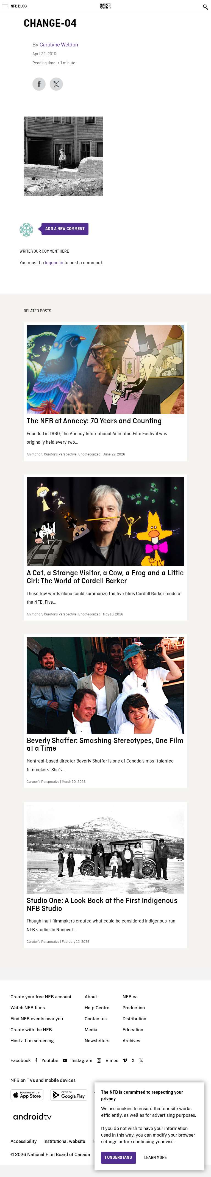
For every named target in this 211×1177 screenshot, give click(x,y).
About (91, 996)
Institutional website (64, 1141)
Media (91, 1029)
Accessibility (23, 1141)
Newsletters (97, 1040)
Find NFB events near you (36, 1018)
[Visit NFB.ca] (115, 6)
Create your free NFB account (40, 996)
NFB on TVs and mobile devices (43, 1080)
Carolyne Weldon (59, 45)
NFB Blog (19, 6)
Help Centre (97, 1007)
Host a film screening (32, 1040)
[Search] (206, 7)
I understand (118, 1158)
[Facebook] (39, 84)
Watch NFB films (27, 1007)
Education (133, 1029)
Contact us (96, 1018)
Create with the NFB (31, 1029)
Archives (131, 1040)
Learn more (155, 1158)
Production (134, 1007)
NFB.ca (130, 996)
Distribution (134, 1018)
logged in (54, 263)
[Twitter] (56, 84)
